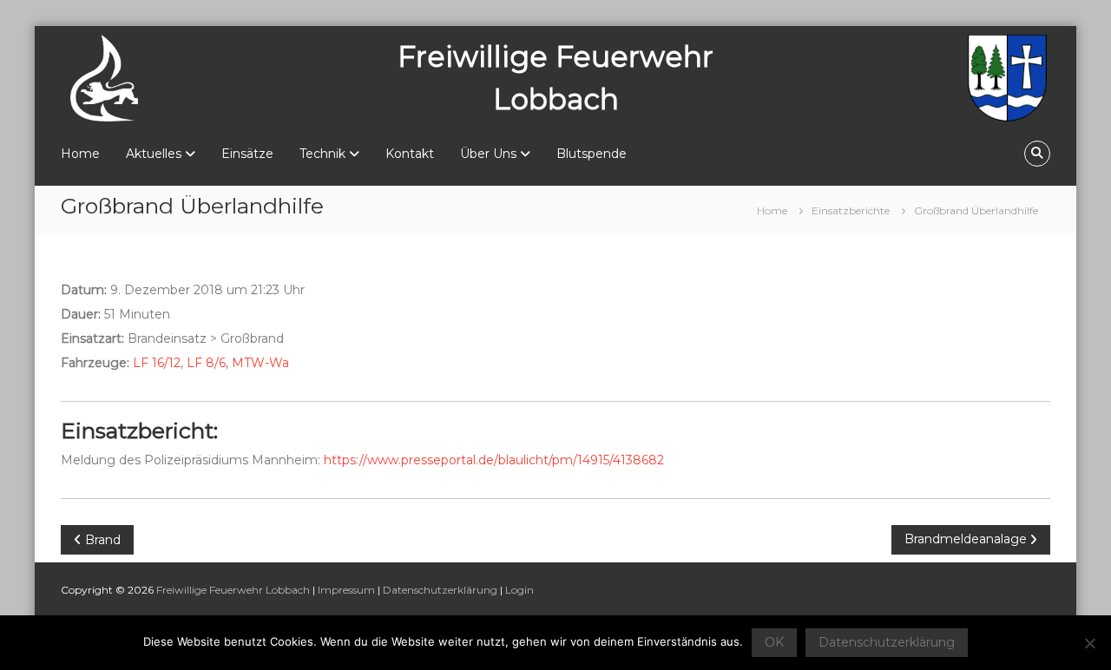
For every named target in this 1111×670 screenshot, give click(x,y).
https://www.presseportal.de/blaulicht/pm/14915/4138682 (494, 460)
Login (519, 589)
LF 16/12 (157, 363)
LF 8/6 (206, 363)
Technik (322, 153)
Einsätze (247, 153)
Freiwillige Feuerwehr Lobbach (233, 589)
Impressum (346, 589)
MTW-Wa (260, 363)
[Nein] (1089, 643)
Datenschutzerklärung (440, 589)
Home (80, 153)
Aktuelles (153, 153)
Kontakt (409, 153)
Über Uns (488, 153)
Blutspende (591, 153)
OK (774, 642)
